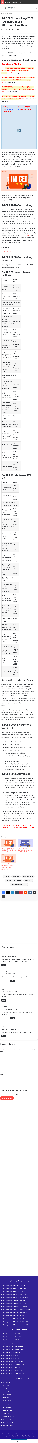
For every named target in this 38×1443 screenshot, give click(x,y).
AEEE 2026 (6, 1398)
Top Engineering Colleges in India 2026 (14, 1285)
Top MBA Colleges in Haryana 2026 (13, 1346)
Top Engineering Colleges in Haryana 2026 (15, 1297)
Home (4, 13)
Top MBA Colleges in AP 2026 (11, 1367)
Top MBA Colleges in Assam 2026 (12, 1355)
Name (2, 1074)
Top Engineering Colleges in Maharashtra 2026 (16, 1309)
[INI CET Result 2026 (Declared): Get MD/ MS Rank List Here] (8, 843)
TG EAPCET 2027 (8, 1425)
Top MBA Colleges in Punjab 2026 (13, 1343)
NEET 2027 (6, 1385)
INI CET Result (6, 252)
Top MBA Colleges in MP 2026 (11, 1358)
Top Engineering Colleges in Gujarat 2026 (15, 1306)
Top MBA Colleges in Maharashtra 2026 (14, 1361)
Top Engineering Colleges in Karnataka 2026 (15, 1322)
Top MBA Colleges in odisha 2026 (12, 1370)
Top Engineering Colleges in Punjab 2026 (15, 1294)
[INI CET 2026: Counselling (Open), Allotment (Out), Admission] (8, 858)
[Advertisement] (19, 922)
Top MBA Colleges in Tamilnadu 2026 (13, 1373)
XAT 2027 (5, 1388)
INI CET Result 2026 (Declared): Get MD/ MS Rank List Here (8, 850)
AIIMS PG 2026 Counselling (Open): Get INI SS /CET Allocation (25, 850)
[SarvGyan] (10, 7)
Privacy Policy (7, 1436)
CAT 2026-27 (7, 1395)
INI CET (16, 876)
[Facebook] (3, 892)
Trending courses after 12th (13, 2)
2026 (7, 876)
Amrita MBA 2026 (8, 1401)
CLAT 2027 (6, 1391)
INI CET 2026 (25, 235)
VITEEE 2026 (6, 1404)
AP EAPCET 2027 (8, 1422)
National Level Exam (19, 884)
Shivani (5, 29)
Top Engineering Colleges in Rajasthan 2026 (15, 1300)
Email (2, 1082)
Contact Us (31, 1436)
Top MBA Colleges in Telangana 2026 (13, 1364)
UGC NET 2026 (7, 1410)
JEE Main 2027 (7, 1382)
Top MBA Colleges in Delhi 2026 (12, 1337)
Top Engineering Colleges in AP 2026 (13, 1315)
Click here (10, 73)
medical (28, 880)
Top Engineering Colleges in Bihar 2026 (14, 1303)
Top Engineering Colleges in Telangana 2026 (16, 1312)
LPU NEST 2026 (7, 1407)
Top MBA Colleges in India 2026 (12, 1334)
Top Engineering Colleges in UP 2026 (14, 1291)
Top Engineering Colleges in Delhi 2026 (14, 1288)
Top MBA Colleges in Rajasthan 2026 (13, 1349)
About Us (24, 1436)
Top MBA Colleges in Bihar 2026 (12, 1352)
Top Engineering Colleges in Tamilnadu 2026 (16, 1325)
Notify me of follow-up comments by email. (14, 1090)
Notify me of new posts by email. (11, 1094)
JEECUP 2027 (7, 1419)
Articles (9, 13)
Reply (4, 965)
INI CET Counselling (14, 880)
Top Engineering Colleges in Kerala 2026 (14, 1318)
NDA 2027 (6, 1413)
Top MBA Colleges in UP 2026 (11, 1340)
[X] (8, 892)
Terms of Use (16, 1436)
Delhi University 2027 (9, 1416)
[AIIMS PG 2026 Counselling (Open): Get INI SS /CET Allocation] (25, 843)
